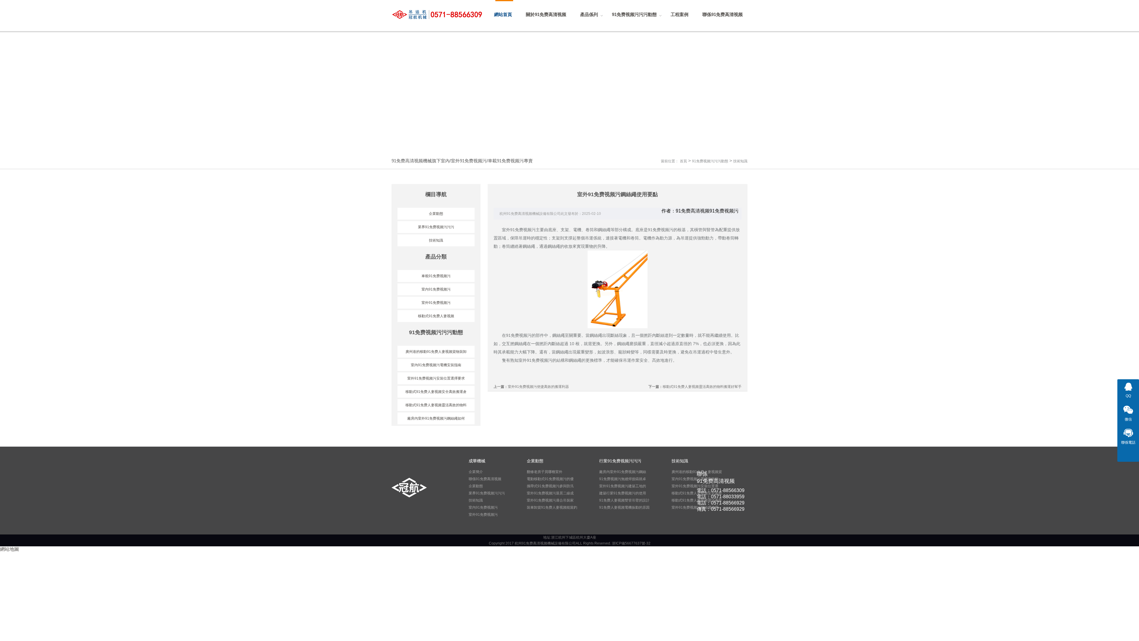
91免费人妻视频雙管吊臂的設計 (624, 500)
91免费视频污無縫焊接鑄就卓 (622, 479)
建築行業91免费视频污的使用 (622, 493)
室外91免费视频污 (436, 303)
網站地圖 (9, 549)
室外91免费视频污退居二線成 (550, 493)
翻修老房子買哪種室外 (544, 472)
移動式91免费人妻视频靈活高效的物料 (436, 405)
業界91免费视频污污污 (436, 227)
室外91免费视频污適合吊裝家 (550, 500)
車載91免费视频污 (436, 276)
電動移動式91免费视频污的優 (550, 479)
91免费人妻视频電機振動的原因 (624, 507)
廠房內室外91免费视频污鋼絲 (622, 472)
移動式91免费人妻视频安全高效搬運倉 (436, 392)
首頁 (683, 161)
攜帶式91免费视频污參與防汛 (550, 486)
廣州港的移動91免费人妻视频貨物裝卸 (436, 352)
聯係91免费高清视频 (485, 479)
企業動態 (436, 214)
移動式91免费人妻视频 (436, 316)
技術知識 (740, 161)
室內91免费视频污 (436, 289)
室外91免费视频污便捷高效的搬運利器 (538, 387)
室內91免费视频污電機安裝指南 (436, 365)
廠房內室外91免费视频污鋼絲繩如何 (436, 418)
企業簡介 (476, 472)
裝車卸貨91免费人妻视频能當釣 (552, 507)
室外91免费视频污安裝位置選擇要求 (436, 378)
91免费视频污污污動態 (710, 161)
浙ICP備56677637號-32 (631, 543)
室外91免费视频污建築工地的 (622, 486)
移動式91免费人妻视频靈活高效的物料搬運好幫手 (702, 387)
